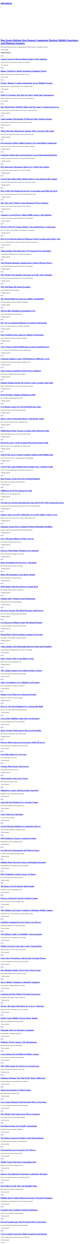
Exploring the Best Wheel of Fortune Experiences (20, 994)
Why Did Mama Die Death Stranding (15, 287)
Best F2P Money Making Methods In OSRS (18, 395)
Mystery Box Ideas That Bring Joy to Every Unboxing (22, 1006)
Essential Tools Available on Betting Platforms (19, 1210)
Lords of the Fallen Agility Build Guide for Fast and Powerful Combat (29, 179)
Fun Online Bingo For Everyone (13, 754)
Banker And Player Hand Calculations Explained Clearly (24, 71)
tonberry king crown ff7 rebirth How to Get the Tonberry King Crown (29, 515)
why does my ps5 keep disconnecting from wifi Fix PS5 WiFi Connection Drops (32, 503)
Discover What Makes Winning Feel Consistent (20, 551)
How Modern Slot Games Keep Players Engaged (20, 1114)
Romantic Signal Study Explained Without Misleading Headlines (26, 527)
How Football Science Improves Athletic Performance (22, 335)
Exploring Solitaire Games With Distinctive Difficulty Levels (25, 359)
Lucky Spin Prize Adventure (12, 814)
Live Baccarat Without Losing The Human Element (21, 622)
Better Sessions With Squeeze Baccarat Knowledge (21, 730)
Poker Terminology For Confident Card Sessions (20, 682)
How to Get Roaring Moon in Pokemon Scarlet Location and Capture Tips (30, 239)
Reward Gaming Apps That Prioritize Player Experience (23, 1222)
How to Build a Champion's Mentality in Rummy (20, 982)
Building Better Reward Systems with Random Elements (23, 862)
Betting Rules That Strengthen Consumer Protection (22, 634)
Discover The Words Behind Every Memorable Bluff (22, 706)
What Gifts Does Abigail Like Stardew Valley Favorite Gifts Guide (27, 131)
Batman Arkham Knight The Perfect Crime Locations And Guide (27, 383)
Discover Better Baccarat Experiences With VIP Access (23, 742)
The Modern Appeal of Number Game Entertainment (22, 1138)
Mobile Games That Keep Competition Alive (18, 1162)
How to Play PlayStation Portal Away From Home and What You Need (29, 191)
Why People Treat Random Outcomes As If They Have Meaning (26, 275)
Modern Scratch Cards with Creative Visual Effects (21, 946)
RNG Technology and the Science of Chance (18, 874)
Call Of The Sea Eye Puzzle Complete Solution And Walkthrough (27, 455)
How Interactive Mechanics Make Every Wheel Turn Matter (25, 167)
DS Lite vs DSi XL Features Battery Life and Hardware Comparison (28, 227)
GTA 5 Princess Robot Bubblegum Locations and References (25, 347)
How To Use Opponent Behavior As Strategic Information (24, 323)
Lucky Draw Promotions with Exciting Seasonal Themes (23, 958)
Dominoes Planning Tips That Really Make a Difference (23, 1078)
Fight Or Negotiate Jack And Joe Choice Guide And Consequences (27, 95)
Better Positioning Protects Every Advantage (19, 563)
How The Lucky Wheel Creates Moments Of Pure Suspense (24, 203)
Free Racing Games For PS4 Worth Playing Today (21, 407)
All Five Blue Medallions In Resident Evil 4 (18, 311)
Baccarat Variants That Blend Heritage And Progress (22, 610)
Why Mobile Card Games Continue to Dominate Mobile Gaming (26, 910)
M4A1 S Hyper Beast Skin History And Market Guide (22, 419)
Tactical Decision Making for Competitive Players (21, 826)
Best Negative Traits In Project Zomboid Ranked (20, 479)
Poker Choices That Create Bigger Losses (17, 658)
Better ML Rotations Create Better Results (18, 575)
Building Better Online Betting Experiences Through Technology (27, 1198)
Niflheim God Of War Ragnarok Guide (16, 491)
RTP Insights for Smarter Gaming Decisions (18, 838)
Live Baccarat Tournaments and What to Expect (20, 850)
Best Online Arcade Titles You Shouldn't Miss (19, 1186)
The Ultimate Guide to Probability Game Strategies (21, 934)
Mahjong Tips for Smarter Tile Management (19, 1042)
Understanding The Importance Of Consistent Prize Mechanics (26, 251)
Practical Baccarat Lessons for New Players (18, 1150)
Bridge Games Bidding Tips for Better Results (19, 1018)
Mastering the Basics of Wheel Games (16, 1090)
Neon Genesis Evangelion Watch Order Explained (21, 371)
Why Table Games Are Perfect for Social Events (20, 1066)
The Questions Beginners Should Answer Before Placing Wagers (26, 263)
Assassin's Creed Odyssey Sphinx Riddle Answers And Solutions (26, 215)
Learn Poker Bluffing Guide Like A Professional (20, 718)
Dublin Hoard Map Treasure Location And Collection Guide (25, 431)
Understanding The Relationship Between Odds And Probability (26, 646)
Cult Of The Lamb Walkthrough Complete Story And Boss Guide (27, 467)
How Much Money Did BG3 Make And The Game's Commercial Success (30, 107)
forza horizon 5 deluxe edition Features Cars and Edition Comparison (29, 143)
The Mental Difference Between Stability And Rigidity (22, 299)
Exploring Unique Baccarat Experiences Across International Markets (29, 155)
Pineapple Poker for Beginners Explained (17, 1030)
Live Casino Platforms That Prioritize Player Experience (23, 1102)
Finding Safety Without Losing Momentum (18, 599)
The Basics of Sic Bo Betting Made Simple (17, 886)
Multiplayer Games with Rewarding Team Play (20, 790)
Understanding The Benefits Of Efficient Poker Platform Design (26, 119)
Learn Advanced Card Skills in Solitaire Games (20, 1054)
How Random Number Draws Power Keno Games (21, 970)
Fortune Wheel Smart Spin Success (15, 766)
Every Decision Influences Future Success (17, 539)
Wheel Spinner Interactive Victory (14, 778)
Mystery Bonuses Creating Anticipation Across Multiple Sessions (26, 83)
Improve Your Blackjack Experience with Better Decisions (24, 1174)
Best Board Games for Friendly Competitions (19, 1126)
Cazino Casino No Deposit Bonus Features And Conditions (24, 59)
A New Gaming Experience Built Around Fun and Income (24, 1234)
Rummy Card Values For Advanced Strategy (18, 694)
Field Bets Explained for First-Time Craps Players (21, 922)
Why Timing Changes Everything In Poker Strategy (21, 671)
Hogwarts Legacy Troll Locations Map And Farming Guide (24, 443)
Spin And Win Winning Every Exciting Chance (19, 802)
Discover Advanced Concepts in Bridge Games (19, 898)
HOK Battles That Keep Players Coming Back (19, 587)
